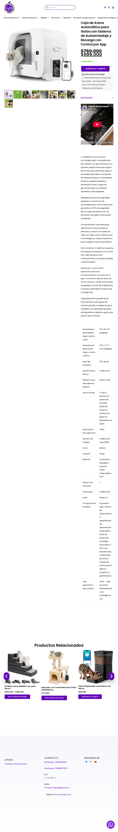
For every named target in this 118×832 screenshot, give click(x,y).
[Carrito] (113, 7)
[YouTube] (95, 762)
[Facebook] (105, 7)
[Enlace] (10, 7)
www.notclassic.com (62, 794)
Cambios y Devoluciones (16, 764)
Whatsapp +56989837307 (56, 768)
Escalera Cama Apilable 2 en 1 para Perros (20, 687)
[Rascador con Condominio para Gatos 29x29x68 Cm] (59, 667)
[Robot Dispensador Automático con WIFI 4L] (95, 667)
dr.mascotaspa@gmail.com (56, 787)
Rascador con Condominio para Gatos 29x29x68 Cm (58, 688)
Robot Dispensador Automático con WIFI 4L (94, 687)
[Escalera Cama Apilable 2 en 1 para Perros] (22, 667)
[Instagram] (109, 7)
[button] (71, 24)
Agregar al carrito (95, 68)
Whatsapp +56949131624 (55, 762)
